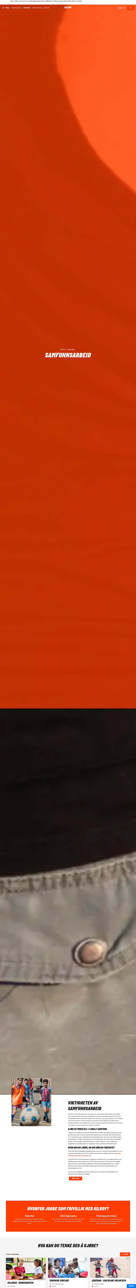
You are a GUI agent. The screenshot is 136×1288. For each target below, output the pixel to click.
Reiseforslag (37, 8)
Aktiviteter (27, 8)
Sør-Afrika (78, 1155)
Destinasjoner (16, 8)
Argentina (71, 1155)
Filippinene (87, 1155)
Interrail (46, 8)
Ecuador (117, 1153)
